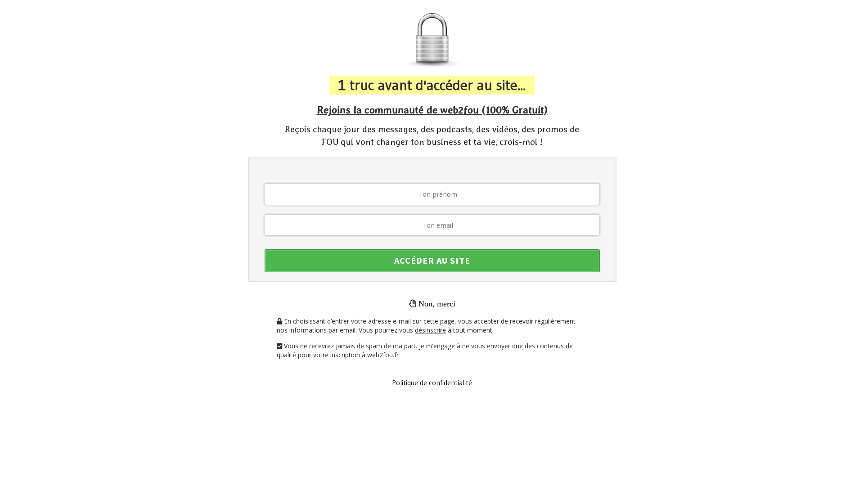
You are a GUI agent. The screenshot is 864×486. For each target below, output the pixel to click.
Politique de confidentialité (432, 382)
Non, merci (436, 303)
